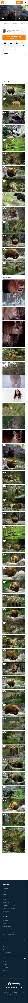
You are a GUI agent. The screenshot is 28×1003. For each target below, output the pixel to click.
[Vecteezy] (2, 2)
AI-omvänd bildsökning (8, 905)
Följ (23, 31)
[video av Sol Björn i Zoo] (13, 791)
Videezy (4, 893)
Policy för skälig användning (13, 997)
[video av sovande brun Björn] (13, 144)
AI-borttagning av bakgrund (9, 907)
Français (4, 972)
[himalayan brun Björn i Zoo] (13, 157)
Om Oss (4, 949)
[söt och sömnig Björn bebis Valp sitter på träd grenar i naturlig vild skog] (13, 367)
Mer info (6, 53)
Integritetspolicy (15, 996)
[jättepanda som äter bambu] (13, 130)
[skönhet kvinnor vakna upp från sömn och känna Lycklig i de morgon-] (13, 394)
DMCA (4, 922)
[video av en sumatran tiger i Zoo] (13, 212)
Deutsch (4, 969)
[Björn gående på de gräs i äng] (13, 408)
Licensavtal (5, 919)
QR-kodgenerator (7, 910)
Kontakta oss (5, 946)
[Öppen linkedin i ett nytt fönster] (11, 986)
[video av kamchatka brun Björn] (13, 89)
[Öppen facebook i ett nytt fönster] (6, 986)
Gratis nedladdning (14, 37)
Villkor (9, 996)
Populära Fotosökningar (8, 931)
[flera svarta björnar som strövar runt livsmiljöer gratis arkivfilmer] (13, 198)
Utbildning (5, 899)
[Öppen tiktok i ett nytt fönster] (16, 986)
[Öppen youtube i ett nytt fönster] (21, 986)
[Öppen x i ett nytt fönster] (18, 986)
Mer (3, 975)
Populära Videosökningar (9, 934)
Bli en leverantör (6, 951)
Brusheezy (5, 888)
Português (5, 966)
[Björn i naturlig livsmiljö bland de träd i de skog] (13, 353)
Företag (4, 896)
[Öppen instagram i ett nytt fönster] (8, 986)
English (4, 961)
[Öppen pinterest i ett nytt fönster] (13, 986)
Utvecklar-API (5, 902)
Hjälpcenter (5, 943)
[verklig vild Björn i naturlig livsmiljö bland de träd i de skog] (13, 103)
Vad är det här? (14, 50)
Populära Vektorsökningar (9, 928)
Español (4, 964)
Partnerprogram (6, 925)
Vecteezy (4, 890)
